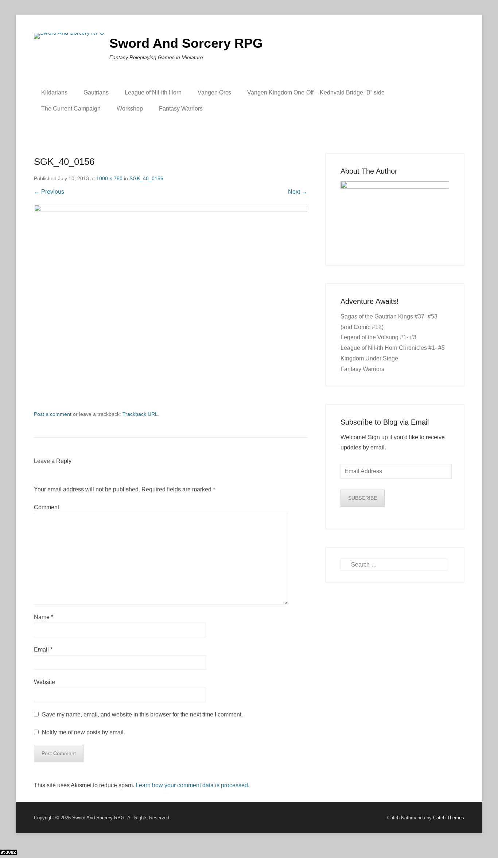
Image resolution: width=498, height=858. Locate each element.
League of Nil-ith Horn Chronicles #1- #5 (393, 348)
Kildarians (54, 92)
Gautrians (96, 92)
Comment (46, 507)
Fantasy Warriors (181, 108)
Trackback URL (140, 414)
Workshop (130, 108)
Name (43, 617)
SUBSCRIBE (362, 498)
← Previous (49, 192)
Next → (297, 192)
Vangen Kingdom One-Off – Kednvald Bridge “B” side (316, 92)
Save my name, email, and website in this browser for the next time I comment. (142, 714)
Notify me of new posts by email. (83, 732)
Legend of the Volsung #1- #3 (378, 337)
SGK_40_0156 (146, 178)
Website (44, 682)
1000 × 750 (109, 178)
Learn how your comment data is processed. (192, 785)
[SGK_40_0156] (170, 307)
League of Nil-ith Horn (153, 92)
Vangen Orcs (214, 92)
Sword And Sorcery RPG (186, 43)
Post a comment (52, 414)
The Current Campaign (71, 108)
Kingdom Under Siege (369, 358)
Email (43, 649)
